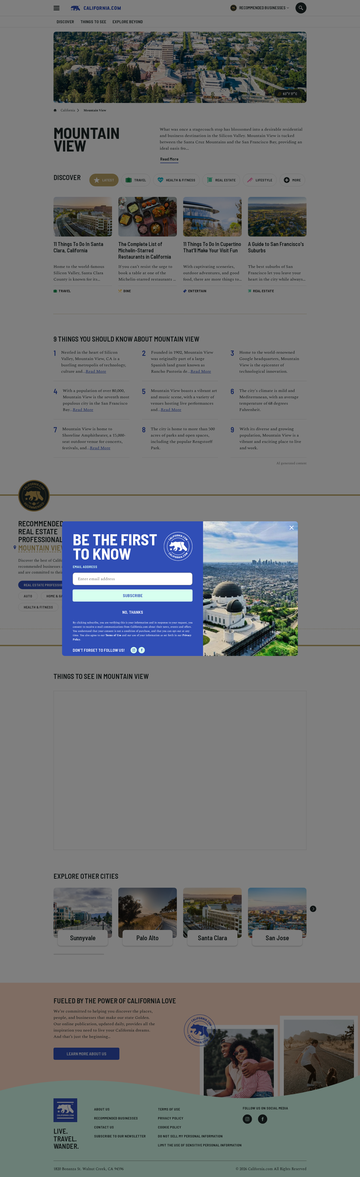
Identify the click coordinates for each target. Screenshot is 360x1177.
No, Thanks (132, 612)
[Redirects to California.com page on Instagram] (134, 650)
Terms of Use (113, 635)
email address (85, 567)
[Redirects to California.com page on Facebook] (142, 650)
